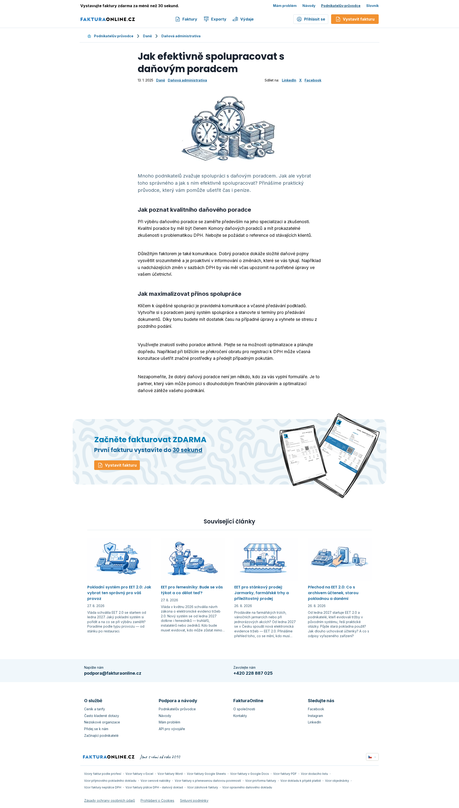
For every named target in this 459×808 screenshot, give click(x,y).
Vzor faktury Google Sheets (206, 774)
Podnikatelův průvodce (341, 6)
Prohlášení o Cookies (157, 800)
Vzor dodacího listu (314, 774)
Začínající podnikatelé (101, 735)
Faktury (189, 19)
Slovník (372, 6)
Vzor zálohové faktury (202, 787)
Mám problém (285, 6)
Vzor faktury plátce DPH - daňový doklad (154, 787)
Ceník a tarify (94, 709)
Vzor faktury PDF (285, 774)
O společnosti (244, 709)
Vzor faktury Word (170, 774)
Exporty (218, 19)
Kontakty (240, 716)
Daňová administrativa (181, 36)
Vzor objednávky (337, 780)
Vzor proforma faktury (260, 780)
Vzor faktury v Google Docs (249, 774)
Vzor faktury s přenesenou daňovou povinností (208, 780)
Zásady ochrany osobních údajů (109, 800)
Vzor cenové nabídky (155, 780)
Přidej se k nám (96, 729)
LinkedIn (289, 80)
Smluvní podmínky (194, 800)
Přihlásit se (314, 19)
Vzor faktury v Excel (139, 774)
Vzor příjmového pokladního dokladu (110, 780)
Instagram (315, 716)
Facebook (313, 80)
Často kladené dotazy (101, 716)
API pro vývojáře (172, 729)
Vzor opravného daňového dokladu (247, 787)
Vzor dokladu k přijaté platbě (300, 780)
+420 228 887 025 (253, 673)
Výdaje (247, 19)
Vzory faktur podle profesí (102, 774)
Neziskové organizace (102, 722)
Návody (308, 6)
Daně (147, 36)
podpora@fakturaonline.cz (112, 673)
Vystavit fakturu (121, 465)
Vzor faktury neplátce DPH (102, 787)
